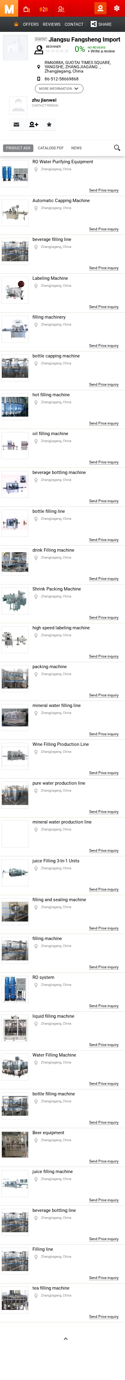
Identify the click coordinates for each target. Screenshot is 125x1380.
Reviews (51, 24)
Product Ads (18, 148)
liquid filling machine (53, 1016)
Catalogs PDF (51, 148)
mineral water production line (62, 822)
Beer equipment (48, 1132)
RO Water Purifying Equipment (62, 161)
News (76, 148)
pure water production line (58, 783)
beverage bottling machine (59, 472)
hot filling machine (51, 394)
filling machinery (49, 317)
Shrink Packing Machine (56, 589)
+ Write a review (101, 51)
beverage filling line (51, 239)
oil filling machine (50, 433)
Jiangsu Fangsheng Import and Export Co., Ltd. (85, 39)
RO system (43, 977)
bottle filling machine (53, 1094)
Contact (74, 24)
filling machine (47, 938)
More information (55, 89)
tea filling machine (50, 1288)
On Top (63, 1339)
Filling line (42, 1249)
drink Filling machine (53, 550)
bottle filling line (48, 511)
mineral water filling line (56, 705)
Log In (90, 8)
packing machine (49, 666)
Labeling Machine (50, 278)
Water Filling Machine (54, 1055)
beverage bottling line (54, 1210)
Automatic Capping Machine (61, 200)
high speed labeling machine (61, 628)
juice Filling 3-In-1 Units (55, 861)
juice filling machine (52, 1171)
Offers (31, 24)
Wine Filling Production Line (60, 744)
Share (105, 24)
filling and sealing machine (59, 899)
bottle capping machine (56, 356)
